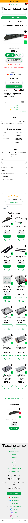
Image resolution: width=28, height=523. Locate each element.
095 (12, 105)
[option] (14, 36)
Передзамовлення (21, 297)
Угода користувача (14, 471)
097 (12, 107)
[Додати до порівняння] (21, 55)
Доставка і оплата (14, 451)
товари (18, 398)
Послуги (14, 463)
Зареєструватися (7, 206)
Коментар (5, 176)
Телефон (3, 170)
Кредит (14, 460)
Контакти (14, 457)
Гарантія (14, 454)
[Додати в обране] (17, 55)
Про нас (14, 448)
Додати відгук (14, 202)
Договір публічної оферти (14, 468)
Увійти (4, 208)
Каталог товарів (15, 17)
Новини (14, 465)
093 (12, 109)
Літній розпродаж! (14, 1)
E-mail (3, 165)
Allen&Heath (18, 132)
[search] (24, 13)
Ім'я (2, 159)
